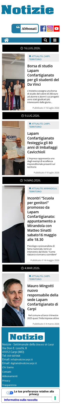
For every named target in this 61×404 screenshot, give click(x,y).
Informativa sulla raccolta (20, 399)
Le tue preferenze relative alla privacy (34, 393)
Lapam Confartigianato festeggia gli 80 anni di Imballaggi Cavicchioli (42, 142)
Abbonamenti (10, 376)
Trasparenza (9, 385)
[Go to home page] (6, 40)
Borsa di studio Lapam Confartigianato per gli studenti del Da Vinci (43, 75)
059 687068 (13, 355)
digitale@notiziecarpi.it (24, 363)
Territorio (35, 59)
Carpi (47, 56)
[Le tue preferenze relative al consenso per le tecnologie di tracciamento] (55, 398)
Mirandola (50, 188)
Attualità (37, 56)
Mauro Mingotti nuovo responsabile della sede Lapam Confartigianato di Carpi (42, 297)
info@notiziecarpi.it (22, 359)
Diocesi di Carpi (45, 344)
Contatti (6, 371)
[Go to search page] (45, 40)
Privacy (6, 380)
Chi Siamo (8, 367)
